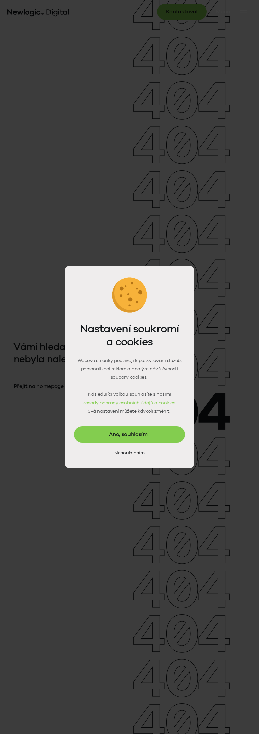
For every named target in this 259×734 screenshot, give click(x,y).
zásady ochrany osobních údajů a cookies (129, 403)
